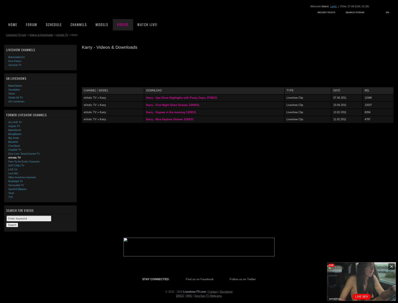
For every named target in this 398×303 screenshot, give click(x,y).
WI (187, 295)
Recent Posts (326, 12)
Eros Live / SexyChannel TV (24, 153)
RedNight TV (15, 181)
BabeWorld (14, 130)
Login (333, 6)
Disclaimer (226, 291)
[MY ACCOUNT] (372, 12)
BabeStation (15, 85)
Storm (11, 93)
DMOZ (180, 295)
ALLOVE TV (15, 122)
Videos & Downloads (41, 35)
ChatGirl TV (14, 149)
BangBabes (15, 134)
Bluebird (13, 142)
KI (190, 295)
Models (102, 24)
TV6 (10, 197)
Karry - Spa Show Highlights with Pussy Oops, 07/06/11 (181, 97)
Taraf (11, 193)
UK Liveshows (16, 101)
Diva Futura (14, 61)
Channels (78, 24)
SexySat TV (14, 65)
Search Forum (355, 12)
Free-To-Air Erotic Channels (24, 161)
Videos (123, 24)
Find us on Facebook (200, 279)
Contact (213, 291)
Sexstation (14, 89)
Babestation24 (16, 57)
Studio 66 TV (15, 97)
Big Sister (13, 138)
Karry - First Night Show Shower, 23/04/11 (172, 105)
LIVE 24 (12, 169)
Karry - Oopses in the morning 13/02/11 (171, 112)
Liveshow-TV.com (40, 9)
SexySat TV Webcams (208, 295)
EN (387, 12)
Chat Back (14, 145)
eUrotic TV (62, 35)
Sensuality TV (16, 185)
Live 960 (13, 173)
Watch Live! (147, 24)
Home (12, 24)
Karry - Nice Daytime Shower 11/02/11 (170, 119)
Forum (31, 24)
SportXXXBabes (17, 189)
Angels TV (14, 126)
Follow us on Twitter (243, 279)
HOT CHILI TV (16, 165)
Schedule (54, 24)
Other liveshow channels (22, 177)
